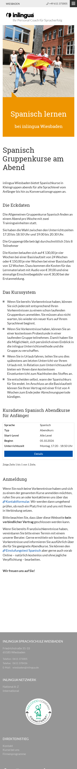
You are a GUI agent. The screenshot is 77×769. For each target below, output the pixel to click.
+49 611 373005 (58, 3)
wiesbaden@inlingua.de (26, 667)
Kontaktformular (17, 501)
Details (38, 453)
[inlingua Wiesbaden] (20, 15)
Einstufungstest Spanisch (23, 550)
